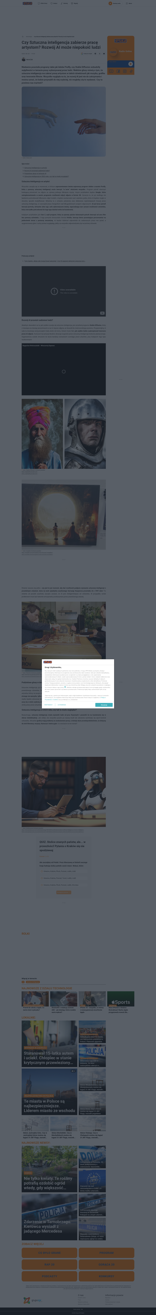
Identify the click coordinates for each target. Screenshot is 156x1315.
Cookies (55, 699)
